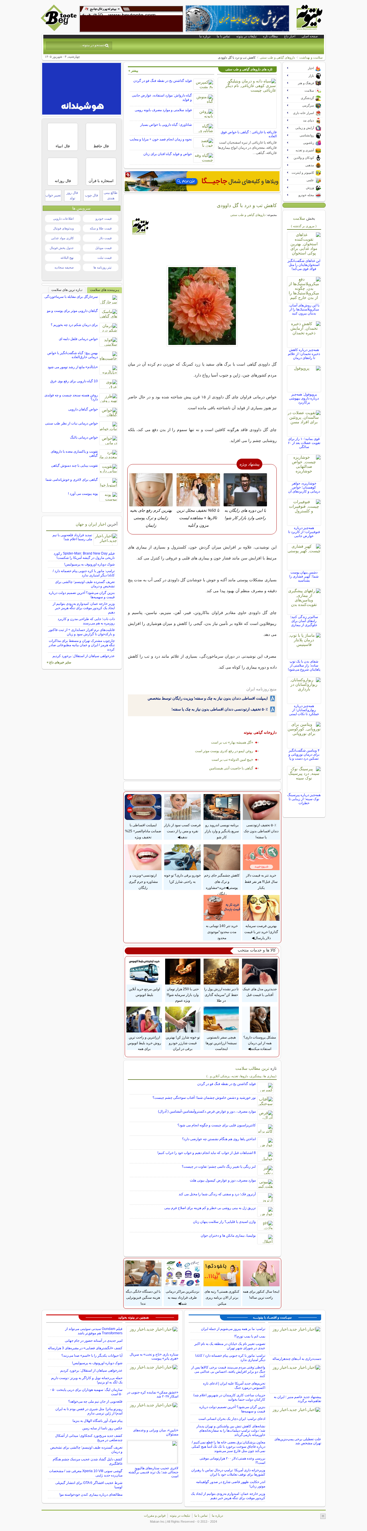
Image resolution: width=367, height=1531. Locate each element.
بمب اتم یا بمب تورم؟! (249, 1336)
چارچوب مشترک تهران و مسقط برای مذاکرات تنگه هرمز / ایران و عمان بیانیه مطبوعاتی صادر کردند (82, 645)
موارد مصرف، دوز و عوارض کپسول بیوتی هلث (223, 1180)
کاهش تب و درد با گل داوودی (247, 205)
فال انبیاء (63, 146)
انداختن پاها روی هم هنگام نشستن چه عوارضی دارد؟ (219, 1139)
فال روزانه (63, 181)
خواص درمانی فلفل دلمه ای (78, 339)
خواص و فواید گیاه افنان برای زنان (167, 154)
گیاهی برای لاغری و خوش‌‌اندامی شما (72, 480)
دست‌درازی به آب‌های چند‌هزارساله (296, 1359)
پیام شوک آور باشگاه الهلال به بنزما (97, 1421)
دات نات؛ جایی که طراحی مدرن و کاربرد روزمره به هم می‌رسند (86, 621)
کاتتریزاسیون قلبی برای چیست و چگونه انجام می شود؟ (216, 1125)
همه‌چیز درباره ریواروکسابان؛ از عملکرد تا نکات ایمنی (304, 710)
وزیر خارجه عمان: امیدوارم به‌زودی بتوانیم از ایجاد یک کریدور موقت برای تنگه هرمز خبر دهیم (84, 608)
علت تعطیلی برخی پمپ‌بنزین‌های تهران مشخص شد (297, 1441)
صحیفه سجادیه (64, 267)
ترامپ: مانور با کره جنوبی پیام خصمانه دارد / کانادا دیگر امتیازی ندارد (84, 573)
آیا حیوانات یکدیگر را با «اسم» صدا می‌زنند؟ (91, 1356)
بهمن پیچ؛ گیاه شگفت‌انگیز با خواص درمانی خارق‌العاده (72, 355)
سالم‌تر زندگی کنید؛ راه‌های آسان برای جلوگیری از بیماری (304, 621)
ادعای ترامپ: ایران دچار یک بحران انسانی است (231, 1419)
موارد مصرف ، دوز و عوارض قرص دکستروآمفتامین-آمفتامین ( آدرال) (207, 1111)
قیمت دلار (105, 238)
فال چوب (91, 195)
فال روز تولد (72, 195)
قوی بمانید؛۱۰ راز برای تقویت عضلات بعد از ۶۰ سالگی (304, 443)
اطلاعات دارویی (63, 218)
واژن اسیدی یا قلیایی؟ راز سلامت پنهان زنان (224, 1222)
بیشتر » (133, 70)
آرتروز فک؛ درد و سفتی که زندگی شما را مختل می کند (217, 1194)
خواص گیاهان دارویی (83, 409)
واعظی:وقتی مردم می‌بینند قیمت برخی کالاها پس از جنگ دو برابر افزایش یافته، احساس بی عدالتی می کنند (228, 1371)
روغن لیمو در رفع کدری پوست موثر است (224, 751)
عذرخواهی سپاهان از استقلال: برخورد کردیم (83, 656)
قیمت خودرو (103, 218)
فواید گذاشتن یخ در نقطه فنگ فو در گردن (162, 81)
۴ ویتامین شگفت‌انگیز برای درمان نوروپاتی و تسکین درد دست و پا (303, 754)
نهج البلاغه (67, 257)
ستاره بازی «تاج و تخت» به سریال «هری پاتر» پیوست (154, 1356)
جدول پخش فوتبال (62, 248)
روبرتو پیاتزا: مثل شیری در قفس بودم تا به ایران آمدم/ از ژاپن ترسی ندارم (88, 1411)
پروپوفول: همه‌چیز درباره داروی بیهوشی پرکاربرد (304, 398)
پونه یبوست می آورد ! (83, 494)
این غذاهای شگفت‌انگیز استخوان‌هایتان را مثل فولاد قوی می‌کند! (304, 265)
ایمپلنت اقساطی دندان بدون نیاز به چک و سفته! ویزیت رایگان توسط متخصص (208, 698)
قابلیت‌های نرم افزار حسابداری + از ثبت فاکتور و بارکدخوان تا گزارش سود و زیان (81, 632)
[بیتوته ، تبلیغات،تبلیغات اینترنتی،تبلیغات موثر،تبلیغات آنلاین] (131, 19)
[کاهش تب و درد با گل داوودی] (202, 306)
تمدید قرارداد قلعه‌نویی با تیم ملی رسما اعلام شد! (72, 537)
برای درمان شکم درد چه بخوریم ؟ (74, 325)
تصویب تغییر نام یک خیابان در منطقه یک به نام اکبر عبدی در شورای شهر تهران (229, 1346)
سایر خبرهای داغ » (59, 662)
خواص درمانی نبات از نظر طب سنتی (71, 423)
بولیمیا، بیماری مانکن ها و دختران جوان (228, 1235)
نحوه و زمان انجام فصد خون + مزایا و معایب (161, 139)
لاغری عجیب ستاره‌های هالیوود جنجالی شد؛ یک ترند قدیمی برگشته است (153, 1472)
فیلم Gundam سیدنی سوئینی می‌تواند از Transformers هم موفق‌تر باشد (93, 1331)
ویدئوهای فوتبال (63, 228)
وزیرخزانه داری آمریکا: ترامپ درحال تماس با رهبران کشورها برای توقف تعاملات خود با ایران (228, 1472)
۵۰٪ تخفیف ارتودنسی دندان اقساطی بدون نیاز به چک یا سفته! (219, 709)
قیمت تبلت (104, 257)
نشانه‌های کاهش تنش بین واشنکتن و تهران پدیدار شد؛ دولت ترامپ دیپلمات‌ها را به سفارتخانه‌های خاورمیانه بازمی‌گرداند (230, 1430)
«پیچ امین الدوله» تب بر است (232, 760)
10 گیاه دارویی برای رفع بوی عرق (74, 381)
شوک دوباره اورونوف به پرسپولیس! (89, 564)
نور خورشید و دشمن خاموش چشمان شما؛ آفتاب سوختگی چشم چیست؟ (204, 1098)
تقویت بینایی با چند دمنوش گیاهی (74, 466)
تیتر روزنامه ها (102, 267)
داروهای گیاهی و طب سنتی (277, 57)
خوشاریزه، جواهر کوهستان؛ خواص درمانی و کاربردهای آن (304, 487)
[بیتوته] (59, 29)
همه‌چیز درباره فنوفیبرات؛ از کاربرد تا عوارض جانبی (304, 532)
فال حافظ (101, 146)
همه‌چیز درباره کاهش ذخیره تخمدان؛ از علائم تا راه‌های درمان (304, 354)
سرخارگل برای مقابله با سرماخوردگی (71, 297)
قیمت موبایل (103, 248)
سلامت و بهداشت (311, 57)
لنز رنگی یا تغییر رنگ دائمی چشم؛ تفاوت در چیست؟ (219, 1167)
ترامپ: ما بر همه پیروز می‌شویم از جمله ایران (233, 1329)
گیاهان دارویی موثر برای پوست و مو (72, 311)
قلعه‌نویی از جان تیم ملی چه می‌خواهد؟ (95, 1401)
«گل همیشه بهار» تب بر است (232, 742)
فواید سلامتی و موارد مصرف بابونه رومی (163, 110)
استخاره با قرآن (101, 181)
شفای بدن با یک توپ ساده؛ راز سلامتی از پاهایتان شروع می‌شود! (304, 665)
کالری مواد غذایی (62, 238)
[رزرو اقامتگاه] (202, 181)
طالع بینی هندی (111, 195)
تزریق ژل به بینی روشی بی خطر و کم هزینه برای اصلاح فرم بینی (210, 1208)
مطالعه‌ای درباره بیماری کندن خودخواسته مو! (90, 1495)
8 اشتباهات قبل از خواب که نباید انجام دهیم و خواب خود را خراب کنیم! (206, 1153)
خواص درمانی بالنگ (84, 437)
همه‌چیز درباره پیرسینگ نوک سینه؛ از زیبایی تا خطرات (304, 799)
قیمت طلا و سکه (101, 228)
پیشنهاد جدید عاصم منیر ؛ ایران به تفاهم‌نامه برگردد (297, 1399)
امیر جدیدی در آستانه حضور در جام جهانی (93, 1341)
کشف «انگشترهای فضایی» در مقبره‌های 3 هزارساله (85, 1348)
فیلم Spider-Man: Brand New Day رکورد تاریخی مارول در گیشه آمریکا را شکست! (84, 555)
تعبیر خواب (53, 195)
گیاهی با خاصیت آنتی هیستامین (231, 768)
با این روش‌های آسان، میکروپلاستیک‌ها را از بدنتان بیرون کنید (304, 309)
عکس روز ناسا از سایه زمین (102, 1428)
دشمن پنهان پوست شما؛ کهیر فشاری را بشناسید (304, 576)
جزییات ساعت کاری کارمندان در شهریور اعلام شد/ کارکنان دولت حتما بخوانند (229, 1397)
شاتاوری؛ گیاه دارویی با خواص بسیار (166, 125)
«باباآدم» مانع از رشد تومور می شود (73, 367)
